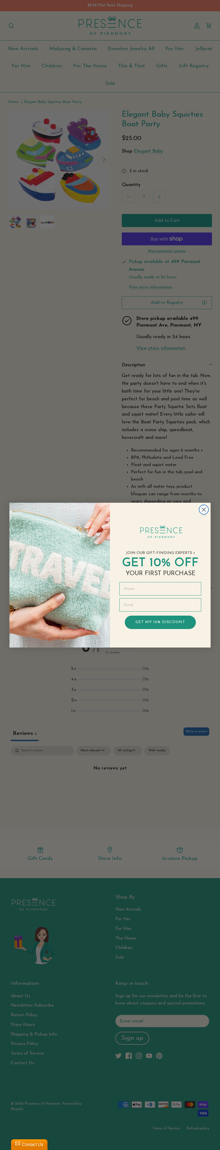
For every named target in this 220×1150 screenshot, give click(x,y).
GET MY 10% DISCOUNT (160, 622)
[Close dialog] (203, 509)
